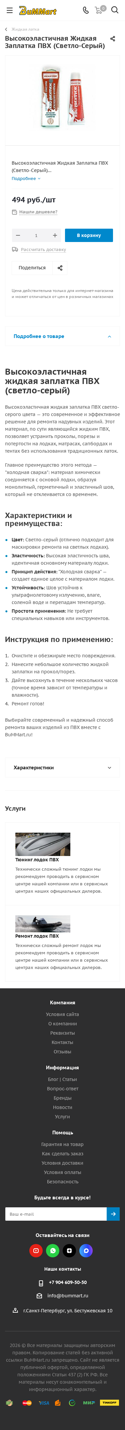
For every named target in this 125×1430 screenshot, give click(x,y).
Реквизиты (62, 1033)
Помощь (62, 1132)
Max (86, 1250)
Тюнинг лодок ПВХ (37, 860)
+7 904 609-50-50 (68, 1282)
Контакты (62, 1042)
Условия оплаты (62, 1172)
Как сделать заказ (62, 1154)
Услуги (62, 1117)
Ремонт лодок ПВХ (37, 936)
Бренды (63, 1098)
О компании (62, 1024)
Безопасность (62, 1182)
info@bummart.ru (67, 1296)
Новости (62, 1107)
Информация (62, 1067)
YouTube (36, 1250)
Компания (62, 1002)
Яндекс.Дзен (69, 1250)
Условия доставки (62, 1163)
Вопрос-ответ (62, 1089)
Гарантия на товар (62, 1144)
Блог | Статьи (62, 1079)
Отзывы (62, 1052)
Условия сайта (62, 1014)
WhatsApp (52, 1250)
